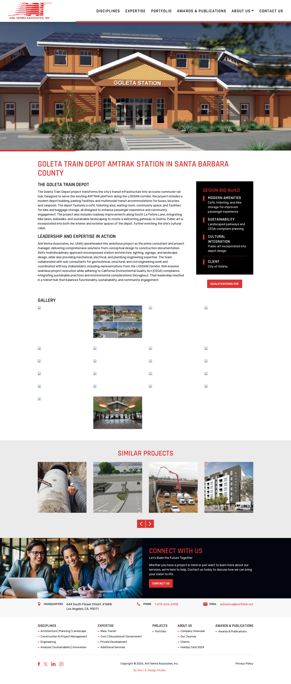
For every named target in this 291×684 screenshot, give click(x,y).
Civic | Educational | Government (121, 636)
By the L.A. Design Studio (149, 670)
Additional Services (113, 647)
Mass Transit (108, 631)
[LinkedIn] (53, 664)
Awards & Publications (232, 631)
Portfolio (160, 631)
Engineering (48, 641)
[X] (46, 664)
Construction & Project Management (64, 636)
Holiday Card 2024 (192, 647)
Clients (185, 641)
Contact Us (161, 583)
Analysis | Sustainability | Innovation (63, 647)
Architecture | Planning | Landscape (63, 631)
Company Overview (193, 631)
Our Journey (188, 636)
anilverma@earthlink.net (236, 604)
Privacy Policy (244, 663)
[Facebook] (39, 664)
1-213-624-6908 (166, 604)
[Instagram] (61, 664)
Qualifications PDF (224, 283)
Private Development (114, 641)
